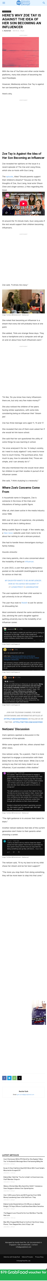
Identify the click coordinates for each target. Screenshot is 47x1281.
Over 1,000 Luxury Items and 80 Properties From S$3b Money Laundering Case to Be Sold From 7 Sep (22, 1196)
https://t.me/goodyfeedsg (16, 719)
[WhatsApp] (14, 1078)
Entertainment (6, 11)
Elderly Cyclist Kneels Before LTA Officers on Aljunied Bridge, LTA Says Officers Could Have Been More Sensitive (23, 1205)
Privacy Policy (39, 1257)
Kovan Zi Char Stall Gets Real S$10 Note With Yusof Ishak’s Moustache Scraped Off (23, 1169)
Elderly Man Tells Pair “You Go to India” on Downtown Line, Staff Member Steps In (23, 1178)
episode (9, 176)
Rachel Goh (7, 31)
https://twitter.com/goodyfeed (28, 722)
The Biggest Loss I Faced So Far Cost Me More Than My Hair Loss (22, 1214)
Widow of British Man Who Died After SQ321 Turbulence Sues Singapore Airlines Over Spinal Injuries (22, 1187)
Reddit (24, 603)
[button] (3, 3)
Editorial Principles (27, 1257)
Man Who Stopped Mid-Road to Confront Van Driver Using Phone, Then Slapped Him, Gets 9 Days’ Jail (23, 1223)
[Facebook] (4, 1078)
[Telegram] (9, 1078)
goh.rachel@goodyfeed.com (25, 1094)
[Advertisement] (23, 125)
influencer (29, 561)
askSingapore (32, 587)
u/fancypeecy (17, 587)
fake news (8, 533)
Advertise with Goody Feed (12, 1257)
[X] (19, 1078)
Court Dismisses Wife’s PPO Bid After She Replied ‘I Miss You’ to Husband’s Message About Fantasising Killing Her (23, 1160)
